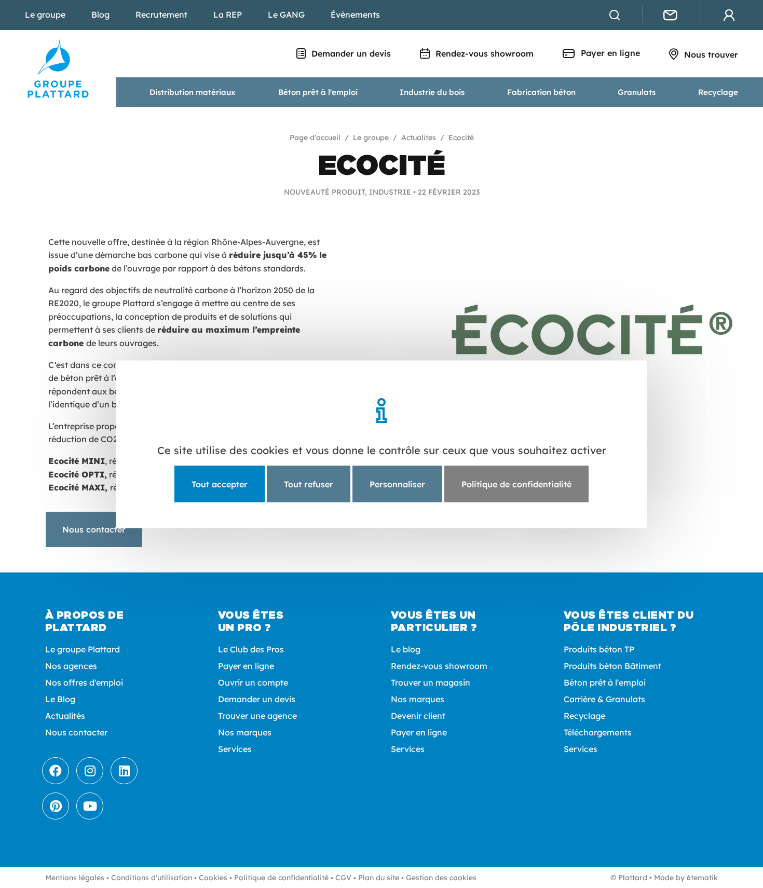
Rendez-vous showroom (483, 53)
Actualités (65, 716)
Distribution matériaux (192, 92)
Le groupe (45, 14)
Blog (100, 14)
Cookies (213, 877)
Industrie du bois (432, 92)
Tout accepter (220, 484)
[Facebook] (55, 770)
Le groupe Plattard (82, 649)
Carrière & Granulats (604, 699)
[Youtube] (89, 806)
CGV (343, 877)
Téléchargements (598, 732)
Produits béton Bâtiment (612, 666)
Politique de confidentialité (281, 877)
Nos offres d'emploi (84, 682)
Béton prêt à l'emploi (318, 92)
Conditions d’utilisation (151, 877)
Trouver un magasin (430, 682)
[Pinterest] (55, 806)
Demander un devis (350, 53)
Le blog (405, 649)
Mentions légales (74, 877)
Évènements (355, 14)
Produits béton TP (599, 649)
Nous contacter (94, 529)
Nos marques (244, 732)
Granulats (637, 92)
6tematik (702, 877)
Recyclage (718, 92)
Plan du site (378, 877)
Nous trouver (710, 54)
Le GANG (286, 14)
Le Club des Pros (251, 649)
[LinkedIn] (124, 770)
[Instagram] (89, 770)
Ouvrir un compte (253, 682)
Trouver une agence (257, 716)
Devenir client (418, 716)
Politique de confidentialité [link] (516, 484)
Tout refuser (308, 484)
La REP (227, 14)
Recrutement (161, 14)
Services (235, 749)
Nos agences (71, 666)
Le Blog (60, 699)
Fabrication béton (541, 92)
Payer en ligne (609, 53)
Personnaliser (397, 484)
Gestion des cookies (441, 877)
